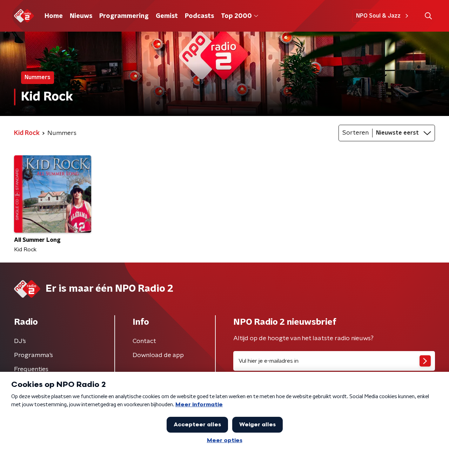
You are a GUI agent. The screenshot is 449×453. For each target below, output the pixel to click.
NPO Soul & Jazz (378, 16)
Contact (144, 341)
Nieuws (81, 16)
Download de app (158, 355)
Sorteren (355, 133)
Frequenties (31, 369)
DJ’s (20, 341)
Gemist (167, 16)
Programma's (33, 355)
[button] (428, 15)
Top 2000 (236, 16)
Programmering (124, 16)
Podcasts (199, 16)
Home (54, 16)
